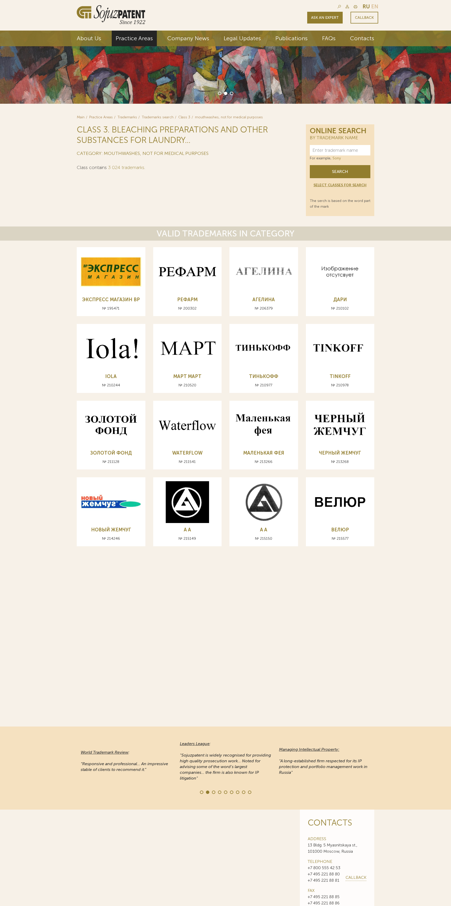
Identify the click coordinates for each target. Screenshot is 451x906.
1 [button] (219, 93)
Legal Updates (242, 38)
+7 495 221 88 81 (323, 880)
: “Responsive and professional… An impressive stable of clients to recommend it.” (124, 761)
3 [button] (231, 93)
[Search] (339, 6)
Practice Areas (134, 38)
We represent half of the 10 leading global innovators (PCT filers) (355, 73)
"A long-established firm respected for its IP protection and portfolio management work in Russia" (323, 761)
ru (366, 6)
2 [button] (225, 93)
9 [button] (249, 792)
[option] (225, 67)
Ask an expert (325, 17)
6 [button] (231, 792)
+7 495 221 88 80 (324, 874)
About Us (89, 38)
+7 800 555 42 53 (324, 867)
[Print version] (355, 6)
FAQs (329, 38)
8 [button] (243, 792)
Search (340, 171)
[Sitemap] (347, 6)
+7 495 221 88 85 (324, 896)
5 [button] (225, 792)
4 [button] (219, 792)
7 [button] (237, 792)
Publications (291, 38)
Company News (188, 38)
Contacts (362, 38)
